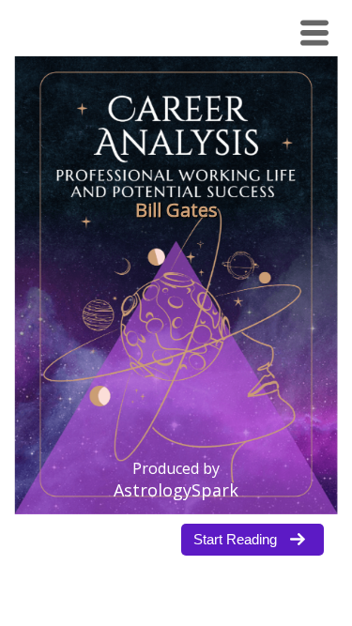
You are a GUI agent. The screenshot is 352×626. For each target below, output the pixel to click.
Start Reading (235, 539)
